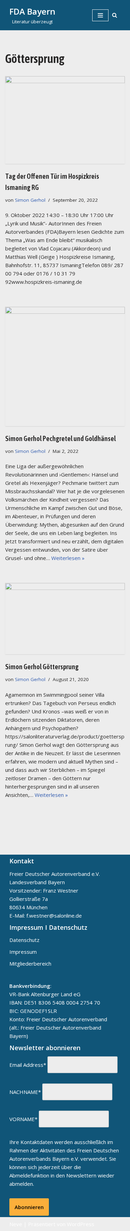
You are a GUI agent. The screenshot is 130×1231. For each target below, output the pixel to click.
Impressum (23, 951)
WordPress (80, 1224)
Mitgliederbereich (30, 963)
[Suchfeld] (114, 15)
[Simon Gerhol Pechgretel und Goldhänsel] (65, 366)
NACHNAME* (25, 1091)
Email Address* (27, 1064)
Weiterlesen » (68, 557)
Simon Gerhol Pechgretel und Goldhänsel (60, 438)
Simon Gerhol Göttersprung (42, 667)
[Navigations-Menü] (100, 15)
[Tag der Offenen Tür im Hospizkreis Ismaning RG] (65, 119)
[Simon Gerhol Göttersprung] (65, 618)
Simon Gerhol (30, 200)
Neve (15, 1224)
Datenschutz (24, 939)
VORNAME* (23, 1119)
